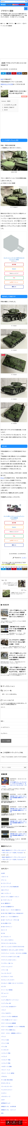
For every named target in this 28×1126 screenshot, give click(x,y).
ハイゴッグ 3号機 (5, 1063)
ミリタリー (18, 23)
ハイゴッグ (4, 1056)
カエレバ (15, 261)
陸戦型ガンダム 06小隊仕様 (8, 1106)
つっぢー (24, 557)
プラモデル (10, 23)
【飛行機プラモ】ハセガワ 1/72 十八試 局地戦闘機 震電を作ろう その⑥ (18, 798)
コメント (3, 707)
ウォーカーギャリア (6, 973)
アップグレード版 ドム (7, 963)
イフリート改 (4, 970)
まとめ (5, 109)
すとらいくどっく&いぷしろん (8, 943)
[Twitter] (3, 73)
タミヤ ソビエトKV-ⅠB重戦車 (8, 1023)
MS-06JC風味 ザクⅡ (6, 923)
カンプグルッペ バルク (7, 976)
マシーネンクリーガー (6, 1086)
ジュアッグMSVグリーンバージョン (10, 1000)
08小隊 (3, 873)
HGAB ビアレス (5, 890)
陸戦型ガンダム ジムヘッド (8, 1109)
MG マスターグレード (6, 900)
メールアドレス (5, 727)
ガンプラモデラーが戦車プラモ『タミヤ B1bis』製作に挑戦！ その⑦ (17, 642)
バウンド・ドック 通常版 (7, 1073)
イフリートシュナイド (6, 966)
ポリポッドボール (5, 1083)
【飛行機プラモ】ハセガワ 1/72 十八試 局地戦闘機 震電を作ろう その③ (18, 835)
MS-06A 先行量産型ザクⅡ (7, 906)
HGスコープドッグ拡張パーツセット (10, 896)
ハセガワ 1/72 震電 (6, 1066)
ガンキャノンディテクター (8, 979)
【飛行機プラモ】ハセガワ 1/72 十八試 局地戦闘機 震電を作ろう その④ (18, 823)
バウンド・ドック (5, 1069)
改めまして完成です (8, 107)
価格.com (14, 286)
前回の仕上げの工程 (7, 84)
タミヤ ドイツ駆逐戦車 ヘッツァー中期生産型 (13, 1026)
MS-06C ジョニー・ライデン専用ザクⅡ (11, 910)
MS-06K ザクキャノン (6, 926)
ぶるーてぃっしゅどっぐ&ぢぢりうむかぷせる (12, 946)
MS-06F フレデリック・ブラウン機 (10, 920)
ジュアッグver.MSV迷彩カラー (9, 1006)
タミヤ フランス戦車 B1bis (8, 1029)
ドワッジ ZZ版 (5, 1043)
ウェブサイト (4, 733)
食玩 (2, 1113)
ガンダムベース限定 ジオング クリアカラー (12, 983)
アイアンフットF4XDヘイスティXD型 (10, 956)
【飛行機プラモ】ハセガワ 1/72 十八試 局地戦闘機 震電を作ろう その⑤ (18, 810)
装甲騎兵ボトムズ (5, 1103)
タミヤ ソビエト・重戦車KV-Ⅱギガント (11, 1033)
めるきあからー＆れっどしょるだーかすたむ (12, 950)
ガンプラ (3, 986)
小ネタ (3, 1099)
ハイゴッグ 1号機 (5, 1059)
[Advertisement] (14, 43)
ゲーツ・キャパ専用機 (6, 989)
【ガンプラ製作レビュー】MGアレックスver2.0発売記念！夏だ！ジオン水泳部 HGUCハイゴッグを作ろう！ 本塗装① (13, 614)
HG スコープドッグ (6, 883)
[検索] (26, 1)
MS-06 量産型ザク (5, 903)
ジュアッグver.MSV (6, 1003)
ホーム (3, 23)
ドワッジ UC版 (5, 1039)
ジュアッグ (4, 996)
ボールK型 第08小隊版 (7, 1079)
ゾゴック (3, 1010)
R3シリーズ (4, 930)
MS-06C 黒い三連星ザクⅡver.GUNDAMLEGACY (12, 913)
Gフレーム (3, 880)
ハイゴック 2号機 (5, 1053)
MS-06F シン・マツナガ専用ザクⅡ (9, 916)
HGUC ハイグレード (6, 893)
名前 (2, 721)
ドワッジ (3, 1036)
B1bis (2, 478)
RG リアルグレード (6, 936)
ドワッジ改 (4, 1046)
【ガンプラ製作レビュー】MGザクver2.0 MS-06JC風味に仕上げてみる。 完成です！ (17, 669)
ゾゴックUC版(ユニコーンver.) (9, 1019)
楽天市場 (14, 264)
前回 (2, 79)
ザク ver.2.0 (4, 993)
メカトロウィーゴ (5, 1096)
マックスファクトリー (6, 1089)
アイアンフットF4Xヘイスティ (8, 960)
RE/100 (3, 933)
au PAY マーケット (14, 282)
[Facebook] (8, 73)
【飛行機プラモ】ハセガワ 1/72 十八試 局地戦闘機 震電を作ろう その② (17, 629)
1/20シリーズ (4, 876)
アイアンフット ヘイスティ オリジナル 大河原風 (14, 953)
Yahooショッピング (14, 273)
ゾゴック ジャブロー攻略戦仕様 (9, 1016)
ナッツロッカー (5, 1049)
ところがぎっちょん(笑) (9, 104)
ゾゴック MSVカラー (6, 1013)
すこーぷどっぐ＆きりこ (7, 940)
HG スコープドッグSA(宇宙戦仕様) (10, 886)
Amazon (14, 268)
